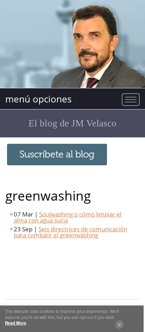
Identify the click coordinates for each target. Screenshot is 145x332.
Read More (15, 323)
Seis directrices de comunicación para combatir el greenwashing (70, 232)
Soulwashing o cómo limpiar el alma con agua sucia (67, 217)
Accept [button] (119, 324)
